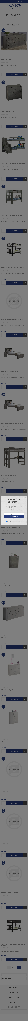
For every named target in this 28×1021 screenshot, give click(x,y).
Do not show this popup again (14, 521)
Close (25, 497)
